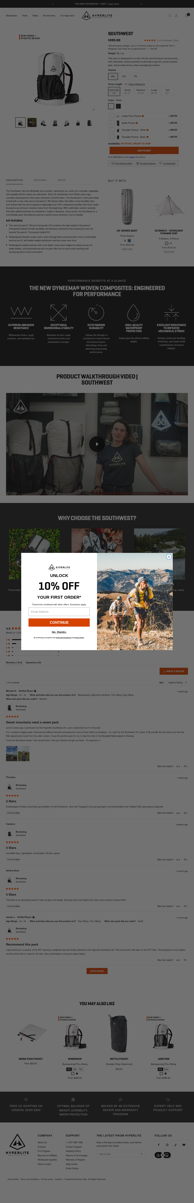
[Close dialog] (169, 556)
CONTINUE (59, 622)
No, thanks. (59, 632)
